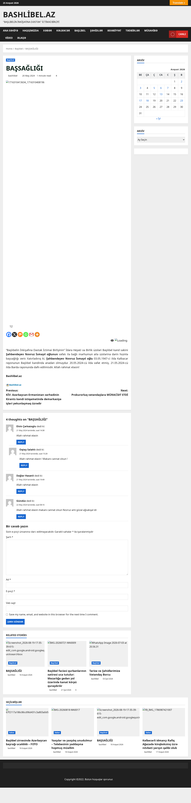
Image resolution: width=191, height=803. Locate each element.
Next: (99, 393)
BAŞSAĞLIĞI (14, 671)
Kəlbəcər (63, 30)
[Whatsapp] (25, 334)
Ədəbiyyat (114, 30)
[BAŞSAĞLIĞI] (25, 654)
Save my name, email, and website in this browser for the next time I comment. (53, 614)
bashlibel (12, 75)
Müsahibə (151, 30)
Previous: (33, 397)
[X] (14, 334)
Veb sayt (11, 603)
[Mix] (20, 334)
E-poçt (10, 591)
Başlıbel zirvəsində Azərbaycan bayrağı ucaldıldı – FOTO (26, 742)
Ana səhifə (10, 30)
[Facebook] (8, 334)
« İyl (158, 118)
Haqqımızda (31, 30)
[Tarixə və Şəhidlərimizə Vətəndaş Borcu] (108, 654)
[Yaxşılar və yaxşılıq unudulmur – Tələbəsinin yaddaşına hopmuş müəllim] (72, 722)
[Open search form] (166, 34)
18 (147, 100)
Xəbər (47, 30)
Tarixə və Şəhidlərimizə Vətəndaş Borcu (104, 672)
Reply (21, 442)
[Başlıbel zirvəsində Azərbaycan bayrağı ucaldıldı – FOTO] (27, 722)
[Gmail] (31, 334)
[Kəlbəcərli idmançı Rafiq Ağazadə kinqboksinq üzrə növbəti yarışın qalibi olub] (164, 722)
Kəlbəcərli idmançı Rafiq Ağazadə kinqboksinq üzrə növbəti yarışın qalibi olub (160, 744)
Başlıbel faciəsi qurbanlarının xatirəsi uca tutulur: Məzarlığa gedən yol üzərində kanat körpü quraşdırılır (67, 678)
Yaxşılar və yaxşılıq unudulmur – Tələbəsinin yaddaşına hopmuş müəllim (71, 744)
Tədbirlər (133, 30)
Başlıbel (80, 30)
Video (9, 38)
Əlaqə (21, 38)
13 (161, 94)
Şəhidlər (96, 30)
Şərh (9, 537)
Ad (8, 579)
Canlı (182, 34)
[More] (37, 334)
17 (140, 100)
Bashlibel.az (29, 14)
